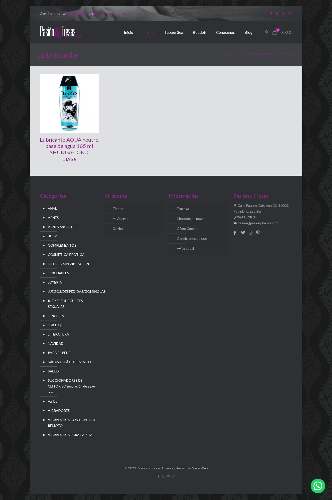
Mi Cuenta (120, 218)
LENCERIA (56, 316)
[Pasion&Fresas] (60, 32)
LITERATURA (58, 334)
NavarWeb (200, 468)
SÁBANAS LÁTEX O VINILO (69, 362)
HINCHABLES (58, 273)
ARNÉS (53, 218)
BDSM (52, 236)
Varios (52, 401)
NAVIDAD (55, 343)
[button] (318, 486)
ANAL (52, 208)
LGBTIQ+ (55, 325)
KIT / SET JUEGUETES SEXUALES (65, 304)
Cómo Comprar (188, 228)
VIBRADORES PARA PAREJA (70, 435)
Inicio (228, 54)
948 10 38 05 (76, 13)
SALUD (53, 371)
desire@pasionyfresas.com (257, 223)
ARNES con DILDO (62, 227)
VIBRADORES (59, 410)
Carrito (118, 228)
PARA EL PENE (59, 353)
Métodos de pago (190, 218)
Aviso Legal (185, 248)
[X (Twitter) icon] (277, 13)
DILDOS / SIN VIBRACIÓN (68, 264)
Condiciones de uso (192, 238)
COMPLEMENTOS (62, 245)
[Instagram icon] (289, 13)
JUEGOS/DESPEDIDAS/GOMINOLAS (72, 291)
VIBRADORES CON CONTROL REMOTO (72, 423)
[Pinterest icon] (283, 13)
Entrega (183, 209)
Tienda (118, 209)
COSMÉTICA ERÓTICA (66, 254)
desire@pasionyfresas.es (112, 13)
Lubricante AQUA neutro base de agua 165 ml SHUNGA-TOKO (69, 145)
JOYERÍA (55, 282)
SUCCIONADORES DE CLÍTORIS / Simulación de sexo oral (71, 386)
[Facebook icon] (271, 13)
